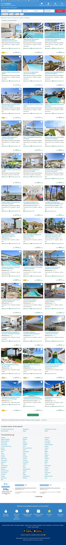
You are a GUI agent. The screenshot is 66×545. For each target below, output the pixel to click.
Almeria (2, 448)
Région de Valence (5, 439)
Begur (2, 463)
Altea (24, 472)
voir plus (22, 489)
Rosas (24, 449)
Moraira (46, 462)
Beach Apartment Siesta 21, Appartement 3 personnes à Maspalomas (8, 236)
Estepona (47, 458)
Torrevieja (25, 460)
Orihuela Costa (26, 476)
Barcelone (3, 469)
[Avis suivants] (64, 489)
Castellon (25, 444)
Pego (46, 478)
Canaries (47, 439)
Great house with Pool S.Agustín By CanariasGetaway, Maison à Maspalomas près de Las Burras (53, 366)
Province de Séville (27, 448)
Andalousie (47, 437)
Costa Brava (47, 441)
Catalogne (25, 437)
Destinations (5, 14)
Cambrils (3, 456)
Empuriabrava (26, 451)
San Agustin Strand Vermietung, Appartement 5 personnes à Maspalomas (52, 269)
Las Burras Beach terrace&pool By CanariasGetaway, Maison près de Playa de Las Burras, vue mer (32, 399)
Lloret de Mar (4, 460)
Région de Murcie (5, 441)
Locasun (29, 527)
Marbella (47, 455)
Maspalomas (26, 429)
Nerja (2, 451)
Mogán (24, 431)
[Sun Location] (6, 3)
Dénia (24, 453)
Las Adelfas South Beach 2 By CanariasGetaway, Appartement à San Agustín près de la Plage (54, 204)
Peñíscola (25, 456)
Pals (46, 463)
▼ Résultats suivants (33, 415)
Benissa (46, 467)
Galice (24, 441)
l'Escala (2, 455)
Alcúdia (46, 456)
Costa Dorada (4, 444)
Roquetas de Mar (48, 476)
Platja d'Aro (3, 462)
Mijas (24, 465)
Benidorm (3, 474)
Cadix (24, 446)
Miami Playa (4, 458)
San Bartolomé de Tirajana (50, 429)
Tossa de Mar (4, 472)
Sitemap (61, 525)
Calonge (3, 476)
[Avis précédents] (13, 489)
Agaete (46, 431)
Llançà (46, 460)
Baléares (25, 439)
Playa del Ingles (4, 431)
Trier (22, 14)
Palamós (25, 463)
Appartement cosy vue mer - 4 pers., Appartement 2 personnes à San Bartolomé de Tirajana (53, 236)
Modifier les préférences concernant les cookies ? (33, 539)
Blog (44, 525)
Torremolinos (26, 462)
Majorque (25, 442)
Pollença (25, 458)
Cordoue (46, 448)
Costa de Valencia (49, 444)
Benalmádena (48, 465)
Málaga (46, 451)
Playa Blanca (47, 472)
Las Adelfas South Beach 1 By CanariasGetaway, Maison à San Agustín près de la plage (31, 204)
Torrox (24, 467)
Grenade (46, 446)
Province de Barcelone (6, 446)
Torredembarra (4, 465)
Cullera (46, 471)
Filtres (12, 14)
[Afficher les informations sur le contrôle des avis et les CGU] (10, 491)
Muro (2, 479)
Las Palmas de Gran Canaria (7, 429)
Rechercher (60, 11)
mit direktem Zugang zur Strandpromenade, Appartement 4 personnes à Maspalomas (31, 334)
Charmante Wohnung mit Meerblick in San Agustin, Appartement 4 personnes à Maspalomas (11, 334)
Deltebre (47, 469)
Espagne (3, 437)
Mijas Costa (3, 478)
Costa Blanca (48, 442)
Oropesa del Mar (5, 471)
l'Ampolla (25, 478)
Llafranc (24, 471)
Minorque (3, 449)
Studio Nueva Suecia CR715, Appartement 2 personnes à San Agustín (9, 41)
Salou (46, 453)
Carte (17, 14)
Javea (2, 453)
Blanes (24, 474)
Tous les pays (55, 525)
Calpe (46, 449)
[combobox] (11, 11)
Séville (46, 474)
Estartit (24, 455)
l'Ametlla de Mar (26, 469)
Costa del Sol (4, 442)
